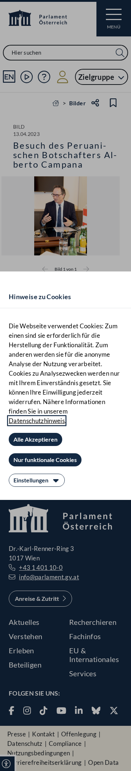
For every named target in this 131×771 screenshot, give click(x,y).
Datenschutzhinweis (37, 420)
